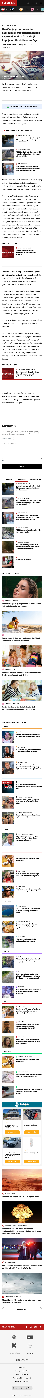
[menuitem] (36, 3)
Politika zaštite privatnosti (22, 1378)
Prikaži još (22, 1309)
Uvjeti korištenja (22, 1374)
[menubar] (36, 3)
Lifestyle (37, 9)
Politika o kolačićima (22, 1381)
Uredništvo (22, 1367)
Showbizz (25, 9)
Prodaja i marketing (22, 1371)
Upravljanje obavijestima (23, 1388)
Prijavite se (22, 466)
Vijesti (6, 9)
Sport (16, 9)
